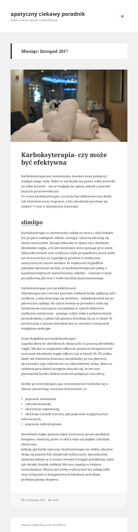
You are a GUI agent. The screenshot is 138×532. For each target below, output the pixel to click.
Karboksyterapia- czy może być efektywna (64, 158)
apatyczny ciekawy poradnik (48, 13)
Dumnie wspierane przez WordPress (43, 525)
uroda (55, 500)
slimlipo (32, 222)
